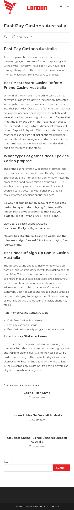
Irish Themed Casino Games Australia (26, 312)
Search (8, 462)
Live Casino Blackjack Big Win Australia (27, 228)
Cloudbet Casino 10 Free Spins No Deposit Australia (37, 439)
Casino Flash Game (37, 392)
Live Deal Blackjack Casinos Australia (25, 223)
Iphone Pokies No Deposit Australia (37, 415)
